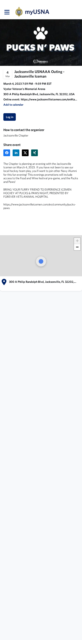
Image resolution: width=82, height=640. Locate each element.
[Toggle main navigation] (6, 12)
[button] (13, 104)
